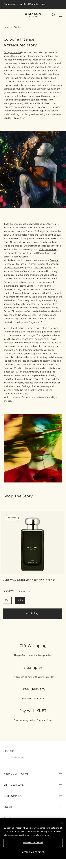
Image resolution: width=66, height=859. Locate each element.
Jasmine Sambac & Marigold (31, 231)
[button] (6, 15)
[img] (60, 15)
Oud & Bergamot (43, 268)
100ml (20, 600)
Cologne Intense (12, 53)
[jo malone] (33, 15)
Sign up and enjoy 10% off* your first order (25, 4)
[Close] (62, 823)
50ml (7, 600)
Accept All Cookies (33, 853)
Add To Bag (32, 613)
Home (7, 27)
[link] (32, 542)
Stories (17, 27)
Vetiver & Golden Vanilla (35, 242)
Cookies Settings (33, 843)
